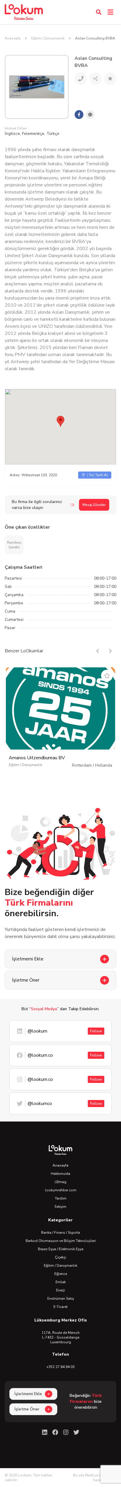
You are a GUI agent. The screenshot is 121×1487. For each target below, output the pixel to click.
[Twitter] (76, 1432)
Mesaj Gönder (94, 504)
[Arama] (99, 12)
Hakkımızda (60, 1173)
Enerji (60, 1290)
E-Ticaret (60, 1306)
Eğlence (60, 1273)
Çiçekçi (60, 1257)
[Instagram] (66, 1432)
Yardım (60, 1198)
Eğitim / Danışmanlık (48, 38)
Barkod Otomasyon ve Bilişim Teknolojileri (61, 1240)
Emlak (61, 1282)
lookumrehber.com (60, 1190)
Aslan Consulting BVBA (95, 38)
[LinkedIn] (45, 1432)
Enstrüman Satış (60, 1298)
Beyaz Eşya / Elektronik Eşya (60, 1249)
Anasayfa (13, 38)
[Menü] (110, 12)
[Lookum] (24, 12)
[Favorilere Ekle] (107, 676)
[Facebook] (55, 1432)
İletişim (60, 1206)
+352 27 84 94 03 (60, 1366)
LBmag (60, 1182)
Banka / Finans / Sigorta (60, 1232)
